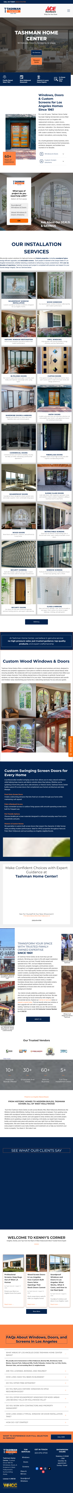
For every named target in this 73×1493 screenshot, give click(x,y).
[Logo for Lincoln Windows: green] (9, 1051)
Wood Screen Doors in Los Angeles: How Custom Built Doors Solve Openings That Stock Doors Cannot (36, 1281)
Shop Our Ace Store (50, 14)
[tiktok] (49, 1468)
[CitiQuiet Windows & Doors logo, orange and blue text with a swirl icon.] (23, 1051)
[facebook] (37, 1468)
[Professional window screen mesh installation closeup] (13, 1263)
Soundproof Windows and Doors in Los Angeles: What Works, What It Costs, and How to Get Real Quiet (58, 1282)
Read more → (9, 1304)
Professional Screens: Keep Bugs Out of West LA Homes (13, 1278)
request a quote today (25, 1002)
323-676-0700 (41, 1453)
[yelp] (43, 1472)
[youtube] (41, 1468)
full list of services (45, 1000)
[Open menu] (68, 10)
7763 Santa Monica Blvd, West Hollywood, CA (36, 916)
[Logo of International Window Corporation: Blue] (64, 1051)
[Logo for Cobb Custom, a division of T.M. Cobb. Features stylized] (36, 1051)
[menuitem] (26, 1457)
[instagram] (45, 1468)
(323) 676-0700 (20, 2)
